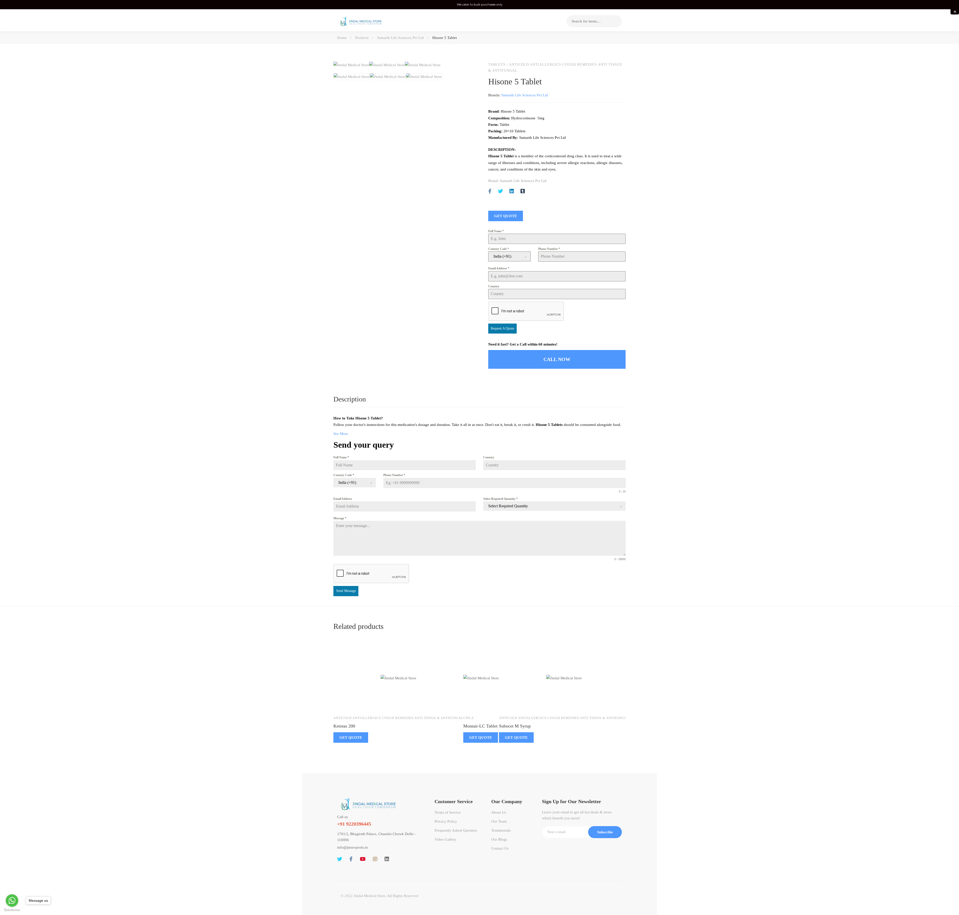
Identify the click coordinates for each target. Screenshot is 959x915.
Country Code (498, 249)
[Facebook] (489, 191)
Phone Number (549, 249)
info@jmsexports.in (352, 847)
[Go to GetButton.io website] (12, 910)
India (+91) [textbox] (502, 256)
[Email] (533, 191)
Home (342, 38)
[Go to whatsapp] (12, 900)
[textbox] (549, 506)
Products (362, 38)
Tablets (496, 64)
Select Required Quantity (500, 499)
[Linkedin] (512, 191)
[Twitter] (500, 191)
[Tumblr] (523, 191)
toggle (955, 11)
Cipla (468, 718)
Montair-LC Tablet (480, 726)
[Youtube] (363, 859)
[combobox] (509, 256)
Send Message (346, 591)
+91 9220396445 (354, 824)
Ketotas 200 (344, 726)
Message (339, 518)
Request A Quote (502, 328)
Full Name (496, 231)
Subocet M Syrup (515, 726)
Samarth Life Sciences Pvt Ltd (400, 38)
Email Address (498, 268)
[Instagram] (375, 859)
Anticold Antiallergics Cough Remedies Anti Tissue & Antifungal (398, 718)
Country (493, 286)
